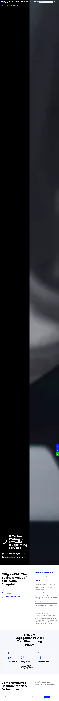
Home (3, 5)
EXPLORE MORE (29, 1)
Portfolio (23, 1)
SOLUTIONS (11, 1)
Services (17, 1)
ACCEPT (47, 697)
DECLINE (47, 699)
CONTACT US (36, 1)
